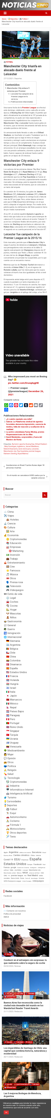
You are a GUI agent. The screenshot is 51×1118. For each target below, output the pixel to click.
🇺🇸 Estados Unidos (16, 672)
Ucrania (41, 878)
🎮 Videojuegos (15, 590)
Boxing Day (30, 444)
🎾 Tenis (11, 836)
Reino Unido (15, 878)
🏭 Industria (12, 785)
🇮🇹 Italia (10, 691)
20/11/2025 (8, 1057)
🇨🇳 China (11, 656)
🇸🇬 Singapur (12, 730)
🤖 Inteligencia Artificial (19, 793)
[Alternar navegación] (5, 13)
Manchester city (10, 451)
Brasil (44, 852)
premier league (34, 451)
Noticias (18, 966)
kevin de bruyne (25, 449)
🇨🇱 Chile (10, 652)
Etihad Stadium (41, 444)
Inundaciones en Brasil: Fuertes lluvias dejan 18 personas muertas (25, 466)
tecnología (34, 878)
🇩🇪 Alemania (13, 640)
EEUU (17, 859)
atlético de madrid (25, 852)
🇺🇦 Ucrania (12, 738)
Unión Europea (26, 881)
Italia (11, 870)
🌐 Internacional (13, 637)
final (44, 864)
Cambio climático (21, 855)
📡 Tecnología (12, 777)
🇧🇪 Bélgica (12, 648)
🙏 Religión (10, 770)
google (13, 867)
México (19, 873)
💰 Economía (11, 535)
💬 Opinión (10, 758)
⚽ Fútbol (8, 62)
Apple (6, 852)
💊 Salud (8, 774)
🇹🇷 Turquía (12, 734)
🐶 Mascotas (13, 613)
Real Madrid (32, 875)
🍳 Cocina (11, 605)
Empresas (24, 860)
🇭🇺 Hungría (12, 684)
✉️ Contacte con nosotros (15, 911)
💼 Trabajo (12, 558)
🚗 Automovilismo (16, 817)
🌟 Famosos (13, 570)
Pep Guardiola (22, 451)
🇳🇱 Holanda (12, 680)
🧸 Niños (11, 617)
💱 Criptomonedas (16, 781)
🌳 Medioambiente (14, 750)
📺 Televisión (13, 586)
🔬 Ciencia (9, 523)
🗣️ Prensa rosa (14, 582)
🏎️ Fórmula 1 (13, 824)
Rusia (22, 878)
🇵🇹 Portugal (12, 723)
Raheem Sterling (10, 454)
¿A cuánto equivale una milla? (19, 419)
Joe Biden (17, 870)
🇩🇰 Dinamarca (13, 664)
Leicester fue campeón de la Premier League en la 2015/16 (22, 96)
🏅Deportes (10, 805)
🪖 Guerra (9, 629)
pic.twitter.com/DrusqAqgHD (23, 383)
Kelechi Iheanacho (11, 449)
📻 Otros (8, 762)
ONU (5, 875)
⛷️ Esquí (11, 813)
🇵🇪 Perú (10, 719)
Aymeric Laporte (18, 444)
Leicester (35, 449)
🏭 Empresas (13, 547)
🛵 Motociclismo (15, 828)
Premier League (29, 108)
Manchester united (10, 873)
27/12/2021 (8, 78)
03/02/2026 (8, 966)
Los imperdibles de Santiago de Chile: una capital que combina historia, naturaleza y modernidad (25, 1051)
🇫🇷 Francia (12, 676)
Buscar (44, 495)
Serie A (27, 878)
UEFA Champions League (12, 881)
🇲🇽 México (12, 703)
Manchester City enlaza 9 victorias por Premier (18, 89)
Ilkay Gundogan (10, 446)
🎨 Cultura (9, 527)
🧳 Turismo (10, 797)
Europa (29, 864)
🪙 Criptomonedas (16, 539)
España (35, 859)
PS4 (25, 875)
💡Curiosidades (12, 801)
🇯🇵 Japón (11, 695)
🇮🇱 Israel (11, 687)
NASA (25, 872)
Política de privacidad (12, 914)
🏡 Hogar (11, 609)
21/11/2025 (8, 1011)
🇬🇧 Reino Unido (14, 727)
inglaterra (21, 446)
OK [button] (6, 1112)
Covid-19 (8, 859)
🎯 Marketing (16, 550)
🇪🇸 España (12, 668)
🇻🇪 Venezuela (13, 746)
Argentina (13, 852)
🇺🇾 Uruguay (12, 742)
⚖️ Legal (11, 597)
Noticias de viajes (14, 925)
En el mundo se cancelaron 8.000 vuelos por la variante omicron (26, 476)
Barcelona (36, 852)
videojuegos (38, 881)
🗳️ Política (10, 766)
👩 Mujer (9, 754)
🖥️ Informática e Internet (20, 789)
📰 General (10, 625)
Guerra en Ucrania (23, 867)
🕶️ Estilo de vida (13, 594)
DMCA (6, 917)
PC (9, 875)
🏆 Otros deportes (16, 832)
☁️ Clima (9, 511)
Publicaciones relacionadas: (22, 102)
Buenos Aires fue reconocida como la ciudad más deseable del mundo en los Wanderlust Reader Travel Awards (23, 1005)
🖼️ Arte (10, 531)
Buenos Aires (8, 855)
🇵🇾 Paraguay (13, 715)
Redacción (19, 1011)
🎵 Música (12, 574)
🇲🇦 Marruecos (14, 699)
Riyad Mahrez (23, 454)
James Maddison (32, 446)
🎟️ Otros (11, 578)
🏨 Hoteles (12, 519)
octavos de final (34, 873)
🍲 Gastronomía (12, 621)
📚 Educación (13, 543)
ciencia (38, 855)
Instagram (33, 867)
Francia (7, 867)
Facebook (37, 864)
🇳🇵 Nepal (11, 707)
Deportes (18, 78)
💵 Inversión (13, 554)
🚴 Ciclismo (13, 820)
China (33, 855)
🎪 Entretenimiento (14, 562)
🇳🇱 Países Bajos (15, 711)
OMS (42, 873)
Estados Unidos (15, 864)
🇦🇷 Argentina (13, 644)
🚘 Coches (12, 601)
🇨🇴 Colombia (13, 660)
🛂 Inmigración (12, 633)
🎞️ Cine (10, 566)
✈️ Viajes (9, 515)
